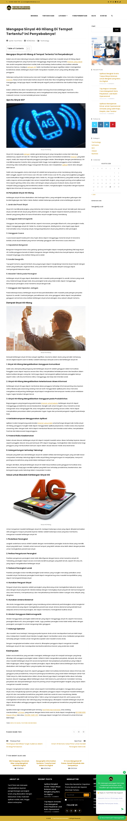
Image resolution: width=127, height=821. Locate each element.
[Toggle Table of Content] (27, 48)
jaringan (27, 154)
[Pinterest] (112, 124)
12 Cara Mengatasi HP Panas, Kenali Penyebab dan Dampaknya (72, 763)
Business (95, 154)
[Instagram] (100, 124)
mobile (16, 799)
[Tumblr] (94, 130)
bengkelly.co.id (97, 206)
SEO (93, 148)
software (21, 712)
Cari (93, 26)
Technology (44, 41)
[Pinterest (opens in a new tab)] (111, 2)
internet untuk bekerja (49, 403)
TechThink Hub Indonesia (51, 710)
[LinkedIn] (106, 124)
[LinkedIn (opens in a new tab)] (115, 2)
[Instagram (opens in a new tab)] (113, 2)
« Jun (93, 194)
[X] (94, 124)
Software (95, 145)
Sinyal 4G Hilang (15, 723)
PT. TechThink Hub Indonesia (59, 818)
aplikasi (65, 165)
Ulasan (94, 151)
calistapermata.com (100, 213)
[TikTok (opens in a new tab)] (120, 2)
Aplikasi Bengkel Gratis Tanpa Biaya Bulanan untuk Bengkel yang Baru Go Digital (52, 789)
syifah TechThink (15, 41)
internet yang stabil (45, 423)
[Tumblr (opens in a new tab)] (118, 2)
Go (86, 795)
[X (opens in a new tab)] (108, 2)
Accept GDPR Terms (76, 800)
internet (9, 80)
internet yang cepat (74, 62)
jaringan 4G (32, 67)
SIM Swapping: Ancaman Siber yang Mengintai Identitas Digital (19, 763)
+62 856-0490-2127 (31, 715)
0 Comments (110, 83)
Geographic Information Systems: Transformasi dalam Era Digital (46, 763)
